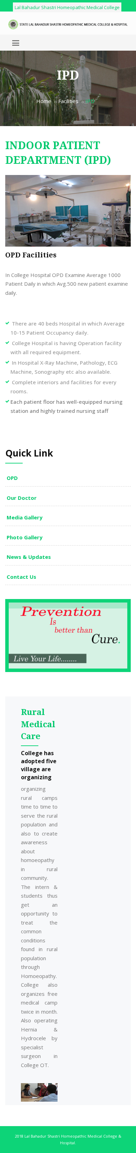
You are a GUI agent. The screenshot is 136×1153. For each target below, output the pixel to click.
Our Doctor (22, 497)
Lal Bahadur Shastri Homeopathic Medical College (67, 7)
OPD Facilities (30, 255)
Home (43, 100)
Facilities (68, 100)
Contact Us (21, 576)
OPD (12, 477)
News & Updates (29, 556)
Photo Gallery (25, 537)
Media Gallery (25, 517)
